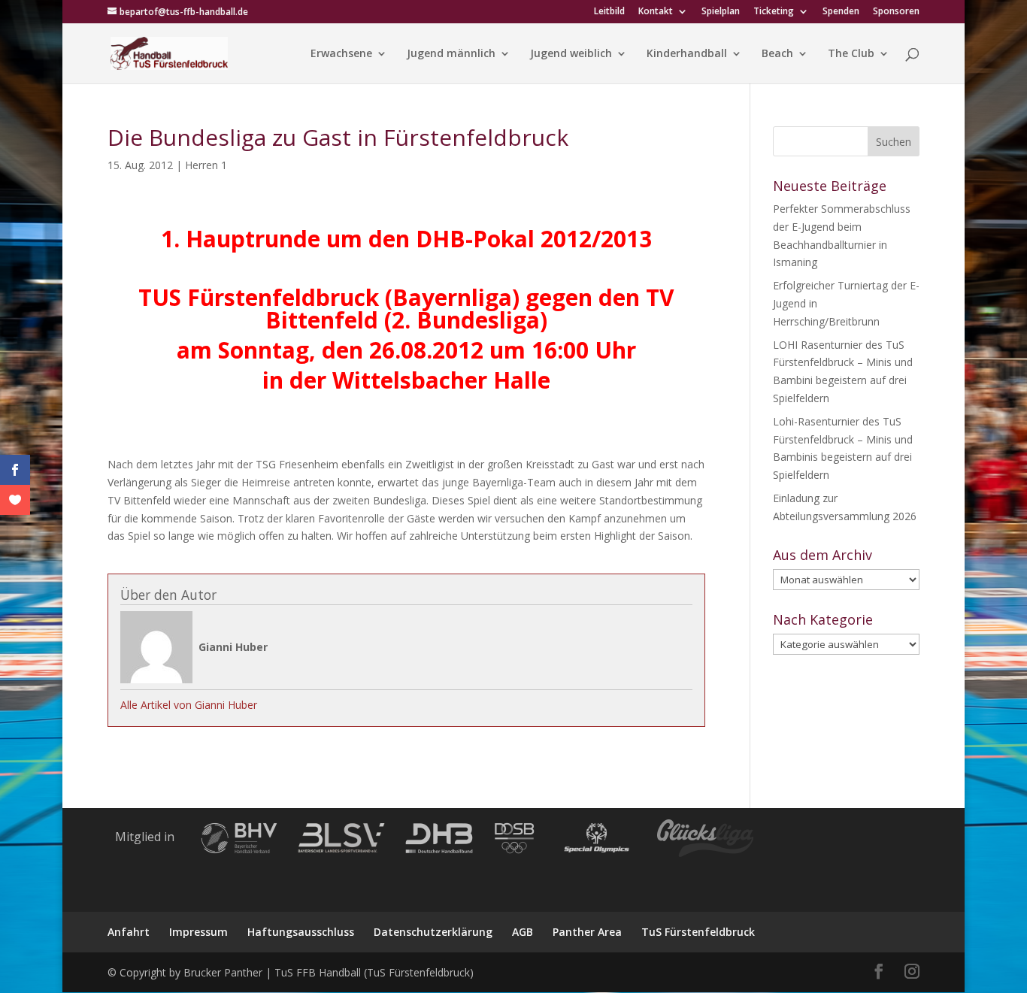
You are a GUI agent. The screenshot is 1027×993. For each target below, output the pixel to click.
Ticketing (773, 12)
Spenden (841, 12)
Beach (777, 54)
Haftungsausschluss (300, 932)
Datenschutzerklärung (433, 932)
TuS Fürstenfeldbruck (698, 932)
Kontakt (655, 12)
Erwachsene (341, 54)
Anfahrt (129, 932)
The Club (851, 54)
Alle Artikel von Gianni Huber (188, 705)
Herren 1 (206, 165)
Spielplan (720, 12)
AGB (522, 932)
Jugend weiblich (571, 54)
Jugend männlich (451, 54)
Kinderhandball (687, 54)
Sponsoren (896, 12)
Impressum (198, 932)
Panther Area (587, 932)
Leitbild (609, 12)
